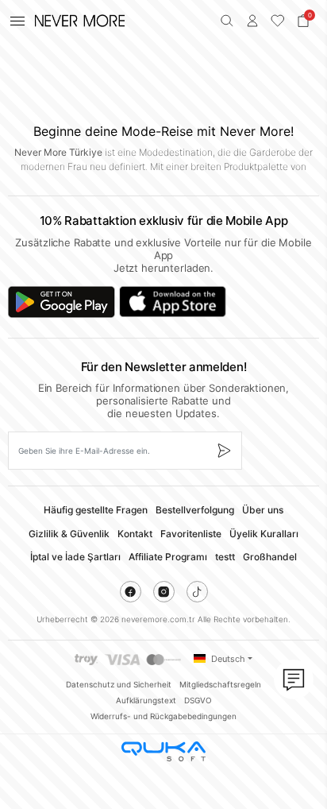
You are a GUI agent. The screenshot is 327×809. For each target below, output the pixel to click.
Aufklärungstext (146, 700)
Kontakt (134, 534)
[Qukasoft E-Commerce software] (163, 751)
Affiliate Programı (168, 557)
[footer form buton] (223, 451)
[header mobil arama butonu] (227, 20)
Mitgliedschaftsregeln (220, 684)
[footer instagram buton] (164, 591)
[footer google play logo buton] (61, 302)
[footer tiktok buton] (197, 591)
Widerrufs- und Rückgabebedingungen (163, 716)
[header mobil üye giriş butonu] (252, 20)
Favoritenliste (190, 534)
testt (225, 557)
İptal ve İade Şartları (75, 557)
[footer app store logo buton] (172, 302)
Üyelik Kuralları (263, 534)
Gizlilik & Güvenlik (69, 534)
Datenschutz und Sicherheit (118, 684)
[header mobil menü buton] (17, 20)
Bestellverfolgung (195, 510)
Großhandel (270, 557)
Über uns (262, 510)
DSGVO (198, 700)
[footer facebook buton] (130, 591)
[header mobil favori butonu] (277, 20)
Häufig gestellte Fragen (96, 510)
